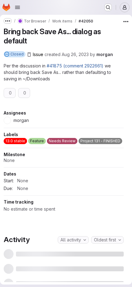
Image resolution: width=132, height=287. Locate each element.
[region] (64, 172)
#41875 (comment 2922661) (75, 65)
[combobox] (73, 259)
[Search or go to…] (108, 7)
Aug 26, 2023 (75, 54)
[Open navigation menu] (17, 7)
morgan (104, 54)
